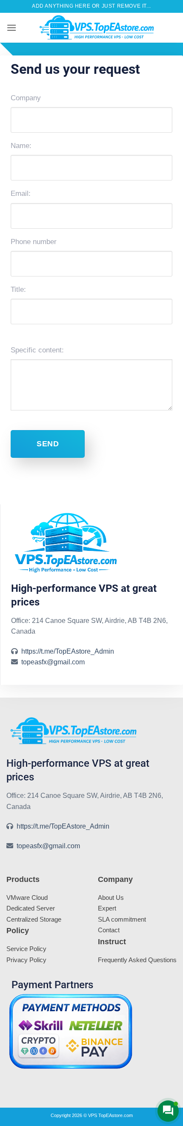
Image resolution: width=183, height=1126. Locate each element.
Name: (21, 146)
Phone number (34, 242)
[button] (11, 27)
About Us (111, 897)
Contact (109, 930)
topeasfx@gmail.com (53, 662)
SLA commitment (122, 919)
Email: (21, 193)
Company (26, 98)
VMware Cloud (27, 897)
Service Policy (26, 948)
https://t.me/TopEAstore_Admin (67, 651)
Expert (107, 908)
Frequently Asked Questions (137, 959)
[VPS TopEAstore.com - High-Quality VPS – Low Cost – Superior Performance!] (96, 28)
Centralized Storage (33, 919)
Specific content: (37, 350)
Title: (18, 289)
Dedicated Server (30, 908)
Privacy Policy (26, 959)
